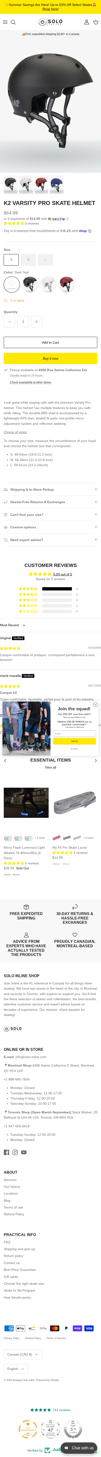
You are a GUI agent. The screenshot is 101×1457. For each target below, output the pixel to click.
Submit (74, 741)
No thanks (74, 749)
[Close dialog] (95, 704)
